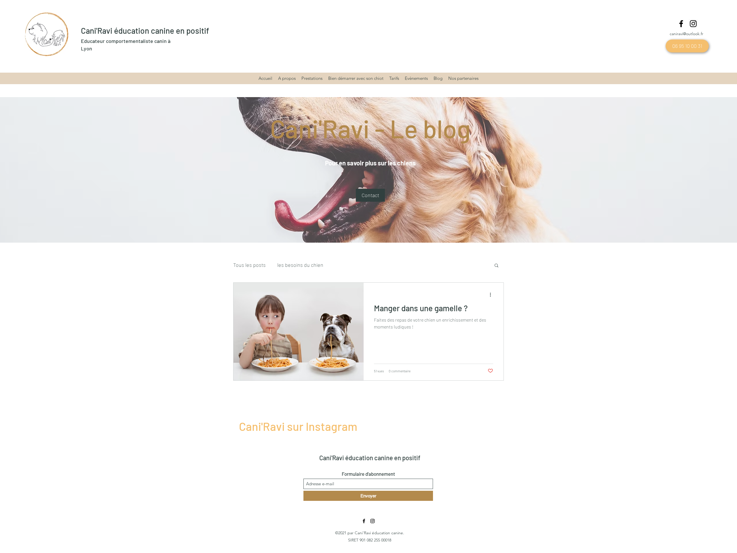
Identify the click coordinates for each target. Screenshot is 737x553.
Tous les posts (249, 265)
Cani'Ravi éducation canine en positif (145, 30)
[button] (370, 195)
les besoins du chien (300, 265)
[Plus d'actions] (492, 294)
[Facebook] (681, 23)
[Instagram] (693, 23)
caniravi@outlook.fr (686, 33)
